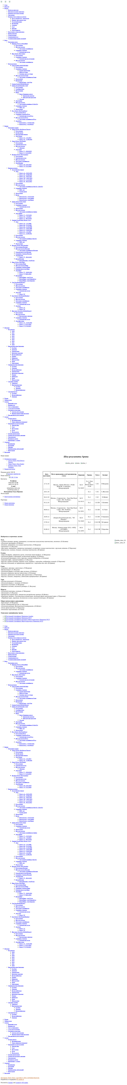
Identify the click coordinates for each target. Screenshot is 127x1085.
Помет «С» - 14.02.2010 (25, 230)
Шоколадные (15, 359)
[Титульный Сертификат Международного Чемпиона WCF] (23, 621)
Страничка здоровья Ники (23, 267)
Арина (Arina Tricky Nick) (19, 201)
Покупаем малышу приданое (16, 11)
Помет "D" (22, 309)
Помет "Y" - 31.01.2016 (25, 322)
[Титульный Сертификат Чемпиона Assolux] (18, 616)
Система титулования (18, 412)
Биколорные (15, 363)
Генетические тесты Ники (22, 269)
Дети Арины (19, 213)
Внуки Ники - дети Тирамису (27, 280)
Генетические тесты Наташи (23, 252)
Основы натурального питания (16, 435)
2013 (13, 339)
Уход (13, 27)
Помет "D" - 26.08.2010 (25, 174)
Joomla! (10, 1082)
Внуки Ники (19, 275)
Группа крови (19, 132)
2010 (13, 344)
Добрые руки (8, 400)
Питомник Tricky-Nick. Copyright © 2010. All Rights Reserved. (20, 1078)
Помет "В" (22, 294)
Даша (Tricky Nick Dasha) (19, 141)
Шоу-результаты (20, 47)
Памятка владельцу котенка (16, 13)
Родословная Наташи (22, 247)
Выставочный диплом (22, 134)
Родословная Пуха (21, 112)
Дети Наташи (19, 255)
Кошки (6, 126)
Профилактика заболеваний (16, 449)
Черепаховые (15, 351)
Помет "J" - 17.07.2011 (25, 215)
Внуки (17, 195)
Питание (14, 28)
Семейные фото (20, 89)
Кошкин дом (11, 405)
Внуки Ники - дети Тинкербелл (27, 279)
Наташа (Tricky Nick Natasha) (20, 245)
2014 (13, 338)
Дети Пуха (18, 121)
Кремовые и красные (17, 373)
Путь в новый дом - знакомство (20, 18)
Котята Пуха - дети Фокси (26, 124)
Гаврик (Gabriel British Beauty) (20, 84)
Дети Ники (18, 270)
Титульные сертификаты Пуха (27, 119)
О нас (6, 5)
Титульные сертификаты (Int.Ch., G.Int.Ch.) (31, 186)
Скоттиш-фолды (12, 391)
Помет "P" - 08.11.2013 (25, 257)
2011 (13, 343)
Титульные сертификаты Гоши (27, 77)
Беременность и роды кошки (16, 423)
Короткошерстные (17, 385)
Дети (17, 171)
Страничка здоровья (21, 50)
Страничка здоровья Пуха (23, 114)
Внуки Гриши (19, 90)
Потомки (6, 327)
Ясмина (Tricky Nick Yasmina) (20, 154)
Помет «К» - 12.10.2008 (25, 227)
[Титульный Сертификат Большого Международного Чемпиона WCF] (27, 619)
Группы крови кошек (14, 433)
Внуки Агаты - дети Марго (26, 200)
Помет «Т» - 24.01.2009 (25, 228)
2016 (13, 334)
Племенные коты (13, 42)
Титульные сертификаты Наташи (28, 250)
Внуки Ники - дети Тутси (26, 277)
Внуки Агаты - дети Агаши (26, 196)
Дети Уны (18, 292)
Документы (11, 15)
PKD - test (22, 107)
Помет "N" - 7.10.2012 (25, 217)
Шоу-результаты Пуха (22, 117)
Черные (14, 356)
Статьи (6, 417)
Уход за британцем (13, 406)
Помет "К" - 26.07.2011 (25, 176)
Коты (5, 40)
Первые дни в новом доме (19, 20)
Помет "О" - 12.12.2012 (25, 180)
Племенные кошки (13, 127)
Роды (13, 430)
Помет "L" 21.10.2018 (25, 153)
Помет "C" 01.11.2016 (25, 324)
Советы (6, 401)
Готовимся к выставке (14, 410)
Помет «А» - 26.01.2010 (25, 173)
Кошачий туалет (12, 403)
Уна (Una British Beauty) (18, 282)
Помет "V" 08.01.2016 (25, 274)
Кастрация (11, 445)
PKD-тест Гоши (23, 72)
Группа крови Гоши (24, 70)
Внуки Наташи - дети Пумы (26, 260)
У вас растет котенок (14, 408)
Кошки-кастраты (12, 168)
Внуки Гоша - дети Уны (25, 82)
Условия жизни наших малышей (17, 38)
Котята (6, 8)
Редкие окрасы (12, 418)
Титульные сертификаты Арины (28, 211)
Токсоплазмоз (12, 437)
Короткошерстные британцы (16, 346)
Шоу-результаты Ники (22, 265)
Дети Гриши (19, 101)
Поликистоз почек (13, 438)
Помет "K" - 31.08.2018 (25, 139)
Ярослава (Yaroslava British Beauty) (22, 311)
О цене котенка (12, 35)
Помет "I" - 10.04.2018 (25, 151)
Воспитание (15, 23)
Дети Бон (18, 306)
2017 (13, 333)
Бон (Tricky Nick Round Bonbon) (20, 296)
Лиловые (14, 349)
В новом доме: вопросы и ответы (17, 16)
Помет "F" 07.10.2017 (25, 326)
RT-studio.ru (20, 1079)
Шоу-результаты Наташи (23, 248)
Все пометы (11, 329)
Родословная (19, 45)
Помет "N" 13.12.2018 (25, 166)
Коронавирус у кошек (14, 440)
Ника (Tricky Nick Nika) (18, 262)
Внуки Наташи (20, 259)
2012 (13, 341)
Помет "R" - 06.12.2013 (25, 181)
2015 (13, 336)
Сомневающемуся (13, 37)
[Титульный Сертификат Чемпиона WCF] (18, 618)
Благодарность (16, 30)
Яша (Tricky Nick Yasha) (18, 53)
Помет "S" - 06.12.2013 (25, 218)
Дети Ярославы (20, 321)
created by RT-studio (22, 1082)
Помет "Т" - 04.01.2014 (25, 272)
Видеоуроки (11, 450)
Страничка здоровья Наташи (24, 254)
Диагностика (15, 425)
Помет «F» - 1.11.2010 (25, 232)
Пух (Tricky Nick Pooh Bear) (19, 111)
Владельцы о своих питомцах (16, 32)
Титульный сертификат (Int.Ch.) (28, 238)
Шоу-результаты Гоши (22, 75)
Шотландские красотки (29, 97)
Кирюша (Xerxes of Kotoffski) (20, 43)
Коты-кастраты (12, 64)
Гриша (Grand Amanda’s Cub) (20, 85)
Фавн (13, 361)
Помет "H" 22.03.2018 (25, 164)
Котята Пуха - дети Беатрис (26, 122)
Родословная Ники (21, 264)
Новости (6, 6)
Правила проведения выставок (20, 413)
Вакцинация (11, 443)
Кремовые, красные (17, 353)
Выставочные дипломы (25, 316)
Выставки (7, 452)
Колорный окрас (16, 420)
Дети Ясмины (19, 163)
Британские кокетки (28, 95)
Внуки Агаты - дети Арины (26, 198)
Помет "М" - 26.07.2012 (25, 178)
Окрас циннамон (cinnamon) (19, 422)
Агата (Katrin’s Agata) (18, 169)
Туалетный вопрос (17, 22)
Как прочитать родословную (16, 415)
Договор (21, 99)
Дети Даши (19, 149)
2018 (13, 331)
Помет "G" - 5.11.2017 (25, 138)
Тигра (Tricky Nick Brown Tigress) (21, 129)
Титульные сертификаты (26, 48)
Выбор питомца (12, 33)
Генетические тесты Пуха (26, 116)
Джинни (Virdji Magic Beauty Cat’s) (21, 220)
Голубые (14, 348)
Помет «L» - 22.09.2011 (25, 233)
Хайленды (14, 383)
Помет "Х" (22, 307)
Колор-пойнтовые (17, 354)
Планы (6, 398)
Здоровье (14, 25)
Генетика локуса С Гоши (26, 74)
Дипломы (22, 148)
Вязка (17, 92)
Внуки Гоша (19, 80)
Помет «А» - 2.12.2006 (25, 223)
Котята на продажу (13, 10)
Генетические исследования (26, 58)
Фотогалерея (19, 79)
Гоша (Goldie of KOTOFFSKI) (20, 65)
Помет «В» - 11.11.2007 (25, 225)
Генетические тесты (24, 52)
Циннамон (15, 358)
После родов (15, 432)
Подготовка (15, 428)
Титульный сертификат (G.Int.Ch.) (28, 104)
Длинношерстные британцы (15, 364)
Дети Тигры (19, 136)
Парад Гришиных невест (26, 94)
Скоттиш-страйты (13, 381)
